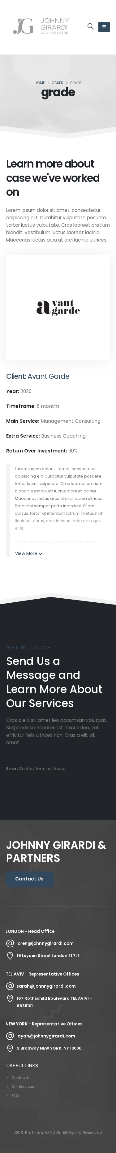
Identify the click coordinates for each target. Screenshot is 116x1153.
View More (26, 553)
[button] (90, 26)
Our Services (22, 1086)
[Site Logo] (41, 27)
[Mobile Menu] (104, 27)
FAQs (16, 1095)
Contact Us (21, 1077)
